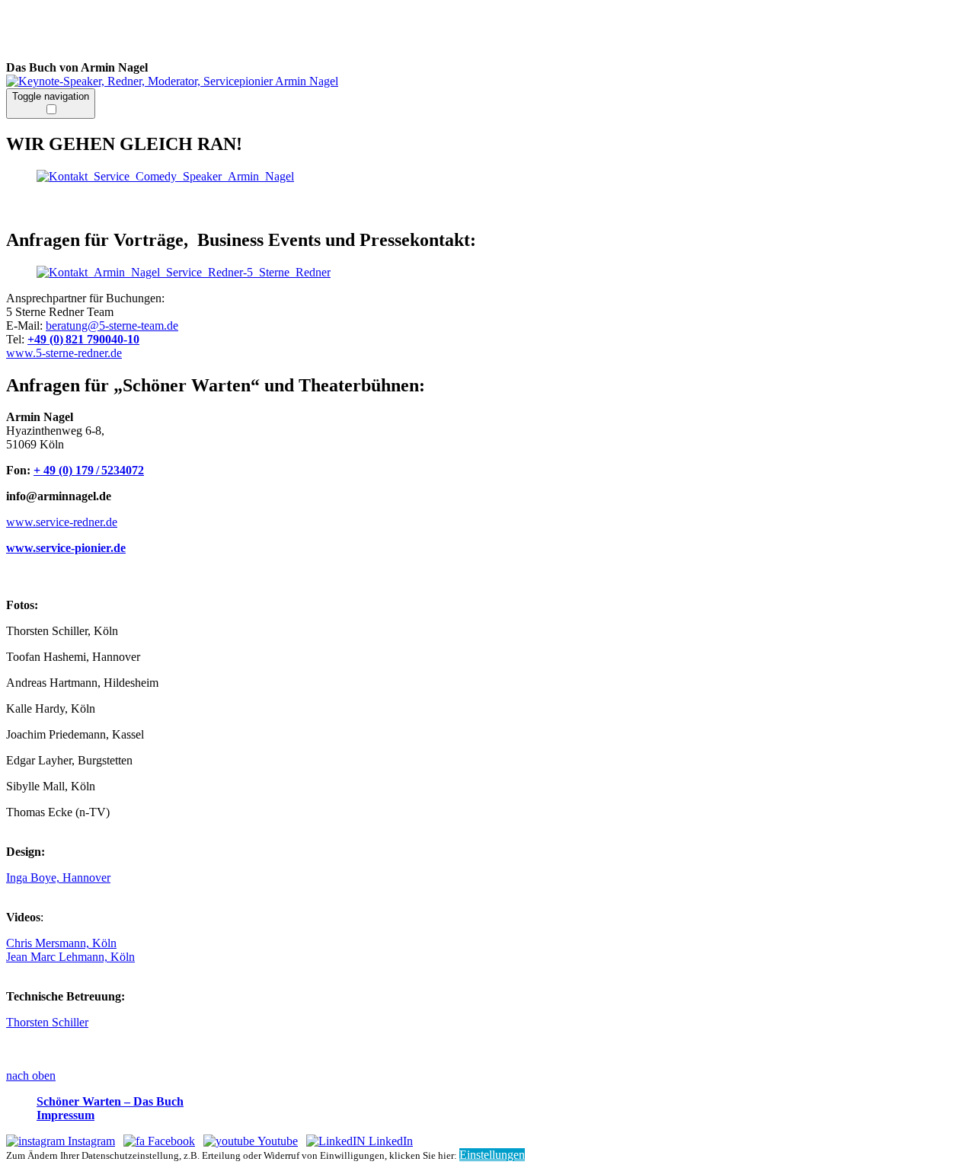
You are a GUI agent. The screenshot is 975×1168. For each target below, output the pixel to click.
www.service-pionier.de (66, 547)
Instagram (90, 1140)
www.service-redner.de (61, 521)
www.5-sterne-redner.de (64, 352)
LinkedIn (389, 1140)
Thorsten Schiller (47, 1022)
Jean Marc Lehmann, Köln (70, 956)
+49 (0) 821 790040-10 (83, 339)
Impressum (65, 1115)
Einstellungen (492, 1154)
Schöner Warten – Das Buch (110, 1101)
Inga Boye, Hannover (58, 877)
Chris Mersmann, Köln (61, 943)
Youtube (276, 1140)
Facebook (170, 1140)
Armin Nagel (242, 33)
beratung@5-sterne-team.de (112, 325)
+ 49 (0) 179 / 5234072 (89, 470)
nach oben (31, 1075)
